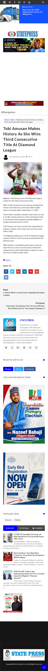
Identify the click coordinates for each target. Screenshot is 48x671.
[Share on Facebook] (6, 271)
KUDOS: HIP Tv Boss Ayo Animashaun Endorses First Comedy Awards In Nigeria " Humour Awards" (29, 574)
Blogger (8, 369)
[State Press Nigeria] (24, 32)
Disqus (19, 369)
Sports (12, 120)
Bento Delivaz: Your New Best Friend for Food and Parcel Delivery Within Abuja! (29, 555)
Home (6, 120)
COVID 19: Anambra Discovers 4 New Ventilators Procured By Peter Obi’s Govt (29, 536)
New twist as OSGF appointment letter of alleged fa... (32, 12)
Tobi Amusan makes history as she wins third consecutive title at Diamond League (22, 139)
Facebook (30, 369)
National (8, 520)
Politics (17, 520)
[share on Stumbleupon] (37, 271)
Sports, (30, 156)
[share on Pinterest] (30, 271)
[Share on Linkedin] (24, 271)
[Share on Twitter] (12, 271)
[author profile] (5, 159)
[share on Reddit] (6, 277)
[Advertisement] (24, 77)
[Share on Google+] (18, 271)
